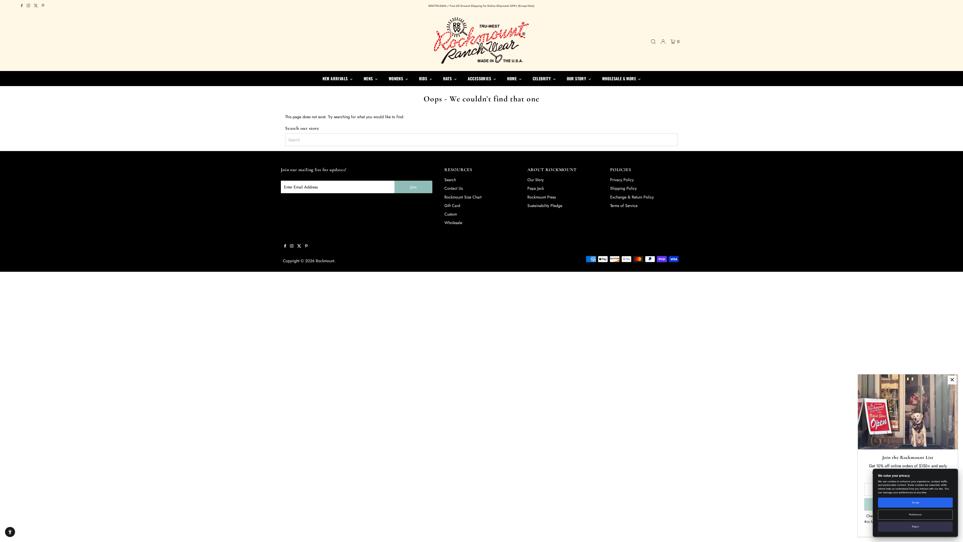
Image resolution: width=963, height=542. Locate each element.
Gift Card (452, 206)
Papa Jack (535, 188)
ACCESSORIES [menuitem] (480, 79)
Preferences (915, 514)
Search (450, 180)
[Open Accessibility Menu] (10, 532)
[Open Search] (653, 41)
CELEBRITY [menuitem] (542, 79)
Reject (915, 526)
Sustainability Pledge (544, 206)
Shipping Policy (623, 188)
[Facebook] (22, 6)
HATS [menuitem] (448, 79)
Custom (450, 214)
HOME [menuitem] (512, 79)
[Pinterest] (43, 6)
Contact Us (453, 188)
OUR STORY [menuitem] (577, 79)
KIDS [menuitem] (423, 79)
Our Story (535, 180)
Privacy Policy (622, 180)
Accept (915, 502)
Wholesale (453, 223)
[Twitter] (36, 6)
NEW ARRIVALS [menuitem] (336, 79)
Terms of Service (623, 206)
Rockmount (325, 261)
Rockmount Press (541, 197)
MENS (369, 79)
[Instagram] (28, 6)
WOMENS (396, 79)
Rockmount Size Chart (463, 197)
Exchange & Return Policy (632, 197)
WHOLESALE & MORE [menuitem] (619, 79)
